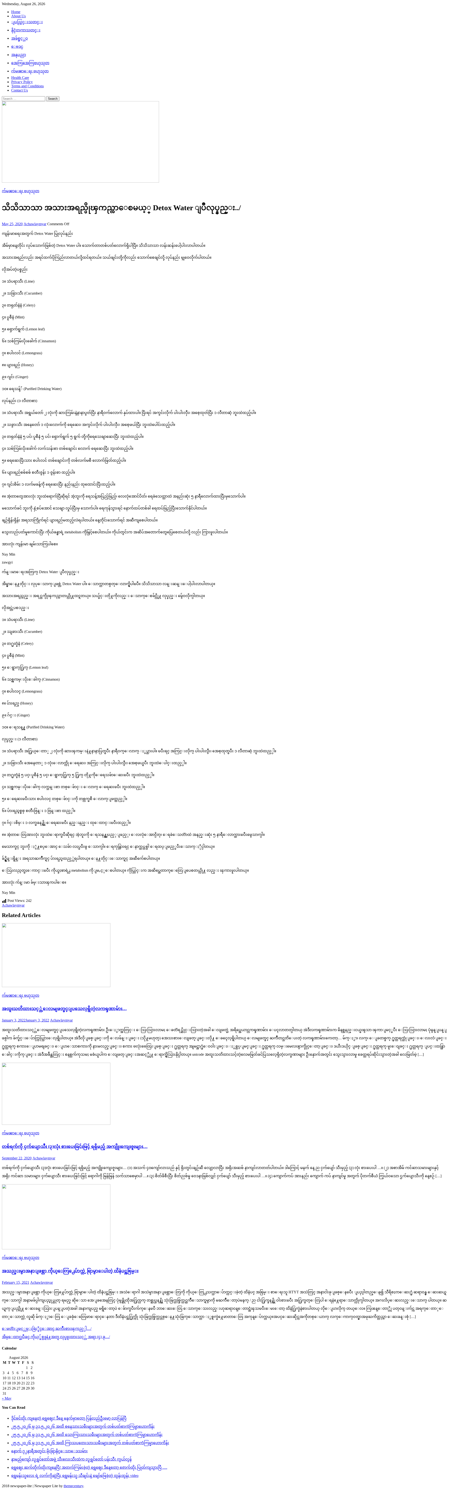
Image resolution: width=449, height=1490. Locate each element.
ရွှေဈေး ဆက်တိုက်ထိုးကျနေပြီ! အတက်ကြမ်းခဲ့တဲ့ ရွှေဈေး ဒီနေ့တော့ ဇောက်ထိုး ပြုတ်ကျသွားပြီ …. (89, 1467)
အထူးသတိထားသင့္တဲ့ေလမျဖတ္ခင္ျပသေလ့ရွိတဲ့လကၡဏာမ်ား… (64, 1008)
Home (15, 12)
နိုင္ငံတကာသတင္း (25, 30)
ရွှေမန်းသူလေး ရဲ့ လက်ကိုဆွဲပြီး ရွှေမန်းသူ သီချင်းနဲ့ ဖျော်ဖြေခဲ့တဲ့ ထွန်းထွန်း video (74, 1476)
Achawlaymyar (35, 224)
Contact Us (19, 90)
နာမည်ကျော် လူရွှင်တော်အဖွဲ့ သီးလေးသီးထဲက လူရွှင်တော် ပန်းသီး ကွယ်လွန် (71, 1459)
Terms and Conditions (27, 86)
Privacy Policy (22, 82)
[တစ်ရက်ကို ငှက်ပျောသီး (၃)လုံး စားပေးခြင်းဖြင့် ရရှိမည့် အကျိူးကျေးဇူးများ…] (224, 1094)
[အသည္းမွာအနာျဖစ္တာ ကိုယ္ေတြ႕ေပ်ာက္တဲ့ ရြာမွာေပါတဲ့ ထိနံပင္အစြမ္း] (224, 1217)
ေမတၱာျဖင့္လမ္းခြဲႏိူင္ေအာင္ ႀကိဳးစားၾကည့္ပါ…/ (46, 1329)
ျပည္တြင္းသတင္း (27, 22)
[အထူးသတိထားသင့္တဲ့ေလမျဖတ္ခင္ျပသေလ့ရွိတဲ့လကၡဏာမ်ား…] (224, 955)
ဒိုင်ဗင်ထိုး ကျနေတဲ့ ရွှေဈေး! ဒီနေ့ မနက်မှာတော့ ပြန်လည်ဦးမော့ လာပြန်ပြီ (69, 1418)
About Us (18, 16)
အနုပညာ (18, 55)
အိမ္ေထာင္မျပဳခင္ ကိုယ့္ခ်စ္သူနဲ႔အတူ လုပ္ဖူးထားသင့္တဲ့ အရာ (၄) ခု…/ (56, 1337)
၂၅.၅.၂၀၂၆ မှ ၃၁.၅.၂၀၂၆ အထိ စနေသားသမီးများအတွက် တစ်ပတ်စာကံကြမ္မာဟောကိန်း (83, 1426)
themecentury (73, 1486)
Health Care (20, 78)
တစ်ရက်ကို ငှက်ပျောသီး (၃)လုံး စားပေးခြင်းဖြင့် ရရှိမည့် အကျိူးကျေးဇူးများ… (75, 1146)
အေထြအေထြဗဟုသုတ (30, 63)
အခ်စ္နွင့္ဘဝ (19, 38)
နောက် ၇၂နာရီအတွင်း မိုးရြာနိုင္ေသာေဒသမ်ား (49, 1451)
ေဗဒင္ (17, 46)
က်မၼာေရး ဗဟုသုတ (30, 71)
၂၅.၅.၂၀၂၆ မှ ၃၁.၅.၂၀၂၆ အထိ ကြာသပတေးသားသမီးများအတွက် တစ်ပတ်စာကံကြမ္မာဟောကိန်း (90, 1443)
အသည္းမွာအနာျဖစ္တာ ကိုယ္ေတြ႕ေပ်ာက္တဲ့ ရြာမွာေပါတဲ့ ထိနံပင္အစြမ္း (70, 1270)
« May (6, 1398)
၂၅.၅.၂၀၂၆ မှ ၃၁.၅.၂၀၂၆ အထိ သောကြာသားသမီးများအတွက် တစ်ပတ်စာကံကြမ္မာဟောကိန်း (87, 1435)
